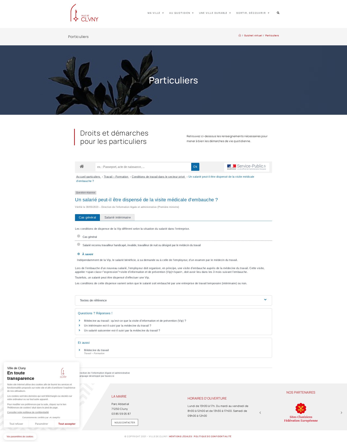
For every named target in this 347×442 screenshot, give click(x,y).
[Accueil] (240, 35)
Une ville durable (213, 12)
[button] (278, 13)
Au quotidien (179, 12)
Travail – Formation (116, 176)
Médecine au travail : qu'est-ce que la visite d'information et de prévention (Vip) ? (135, 320)
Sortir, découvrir (251, 12)
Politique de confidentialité (212, 436)
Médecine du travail (96, 350)
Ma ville (154, 12)
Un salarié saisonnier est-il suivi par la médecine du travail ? (122, 330)
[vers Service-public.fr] (246, 167)
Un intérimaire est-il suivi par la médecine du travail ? (117, 325)
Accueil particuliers (88, 176)
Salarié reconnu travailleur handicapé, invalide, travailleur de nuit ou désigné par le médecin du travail (141, 245)
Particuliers (272, 35)
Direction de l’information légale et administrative (103, 373)
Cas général (89, 236)
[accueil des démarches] (82, 166)
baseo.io (109, 376)
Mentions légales (180, 436)
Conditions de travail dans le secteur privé (159, 176)
